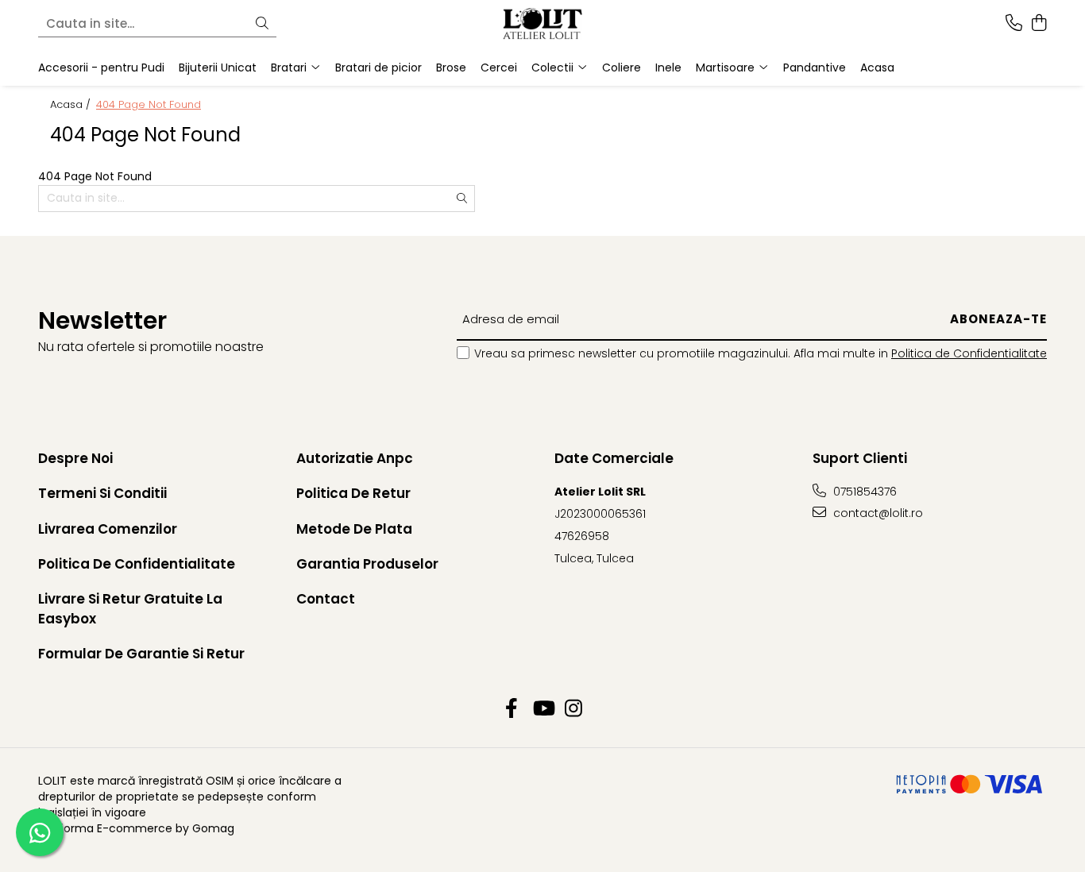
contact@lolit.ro (876, 513)
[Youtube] (543, 709)
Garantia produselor (367, 563)
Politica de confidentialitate (136, 563)
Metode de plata (354, 528)
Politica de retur (353, 493)
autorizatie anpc (354, 458)
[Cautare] (262, 24)
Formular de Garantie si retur (141, 653)
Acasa (877, 67)
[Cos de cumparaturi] (1038, 23)
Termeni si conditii (102, 493)
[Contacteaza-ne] (1014, 23)
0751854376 (863, 492)
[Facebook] (512, 709)
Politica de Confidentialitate (969, 353)
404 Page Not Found (148, 105)
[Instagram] (574, 709)
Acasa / (72, 105)
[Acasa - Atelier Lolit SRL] (542, 24)
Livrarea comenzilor (107, 528)
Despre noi (75, 458)
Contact (325, 598)
